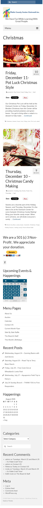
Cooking (16, 191)
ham (29, 121)
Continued (28, 116)
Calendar (8, 321)
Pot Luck (33, 121)
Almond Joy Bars (11, 224)
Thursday (8, 193)
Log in (7, 486)
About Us (8, 314)
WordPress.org (11, 493)
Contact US (9, 325)
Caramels (26, 224)
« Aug (5, 420)
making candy (18, 227)
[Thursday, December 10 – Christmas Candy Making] (21, 147)
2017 (23, 301)
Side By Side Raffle (12, 332)
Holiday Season (9, 227)
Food (22, 92)
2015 (6, 301)
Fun (30, 92)
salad (38, 121)
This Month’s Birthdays (13, 340)
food (22, 121)
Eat (15, 92)
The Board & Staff (11, 336)
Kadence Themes (8, 500)
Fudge (38, 224)
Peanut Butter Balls (28, 227)
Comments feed (11, 491)
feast (18, 121)
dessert (14, 121)
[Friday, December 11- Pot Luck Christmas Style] (21, 56)
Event (18, 92)
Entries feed (9, 488)
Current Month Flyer (12, 328)
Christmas (9, 121)
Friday (26, 92)
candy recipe (19, 224)
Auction (7, 317)
